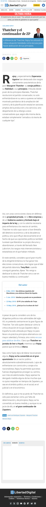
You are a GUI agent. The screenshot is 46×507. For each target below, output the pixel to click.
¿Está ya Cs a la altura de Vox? (22, 305)
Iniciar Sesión (43, 5)
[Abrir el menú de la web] (2, 5)
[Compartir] (3, 58)
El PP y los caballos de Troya (21, 301)
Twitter (14, 503)
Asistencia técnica (23, 498)
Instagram (17, 503)
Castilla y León (27, 10)
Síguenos (26, 58)
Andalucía (4, 10)
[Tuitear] (7, 58)
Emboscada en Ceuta (14, 1)
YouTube (21, 503)
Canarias (18, 10)
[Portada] (15, 5)
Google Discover (24, 503)
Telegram (31, 503)
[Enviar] (12, 58)
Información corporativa (13, 497)
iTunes (35, 503)
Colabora (36, 5)
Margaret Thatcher (32, 415)
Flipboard (28, 503)
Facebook (10, 503)
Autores (34, 498)
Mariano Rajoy (6, 419)
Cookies (11, 498)
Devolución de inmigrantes (28, 1)
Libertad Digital (23, 492)
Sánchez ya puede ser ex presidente (23, 297)
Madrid (11, 10)
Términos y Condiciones (32, 497)
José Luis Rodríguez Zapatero (16, 415)
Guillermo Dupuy (8, 26)
